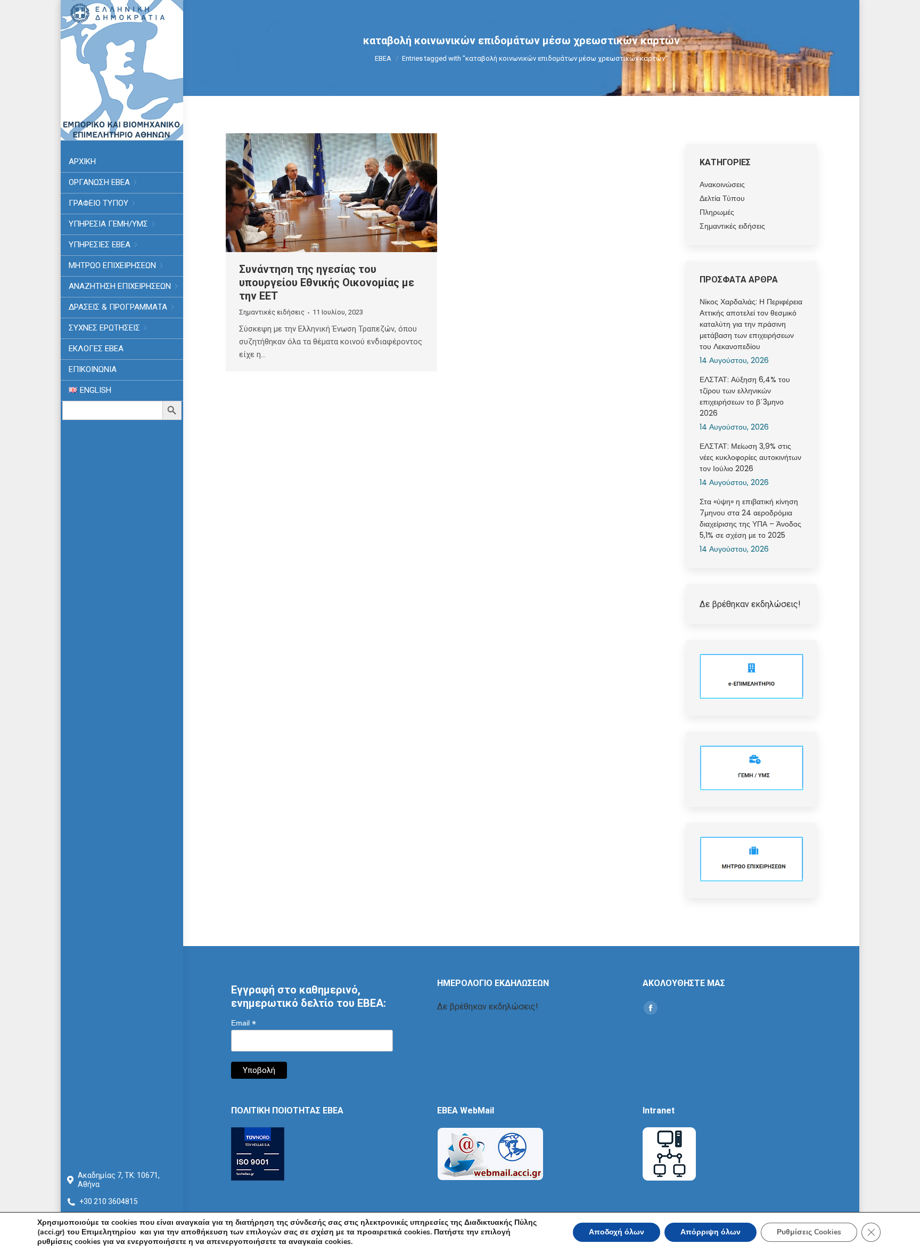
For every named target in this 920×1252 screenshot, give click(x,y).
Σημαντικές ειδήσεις (272, 312)
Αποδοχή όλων (616, 1232)
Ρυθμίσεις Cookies (809, 1232)
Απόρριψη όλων (710, 1232)
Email (243, 1023)
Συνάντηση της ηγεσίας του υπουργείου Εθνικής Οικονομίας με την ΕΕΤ (326, 282)
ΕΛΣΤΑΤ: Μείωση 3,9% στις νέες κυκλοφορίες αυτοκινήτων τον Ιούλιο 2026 (750, 457)
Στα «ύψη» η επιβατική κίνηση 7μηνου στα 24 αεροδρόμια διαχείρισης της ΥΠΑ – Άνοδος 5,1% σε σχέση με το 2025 (750, 518)
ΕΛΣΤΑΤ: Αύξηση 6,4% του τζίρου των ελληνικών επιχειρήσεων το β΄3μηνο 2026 (745, 396)
